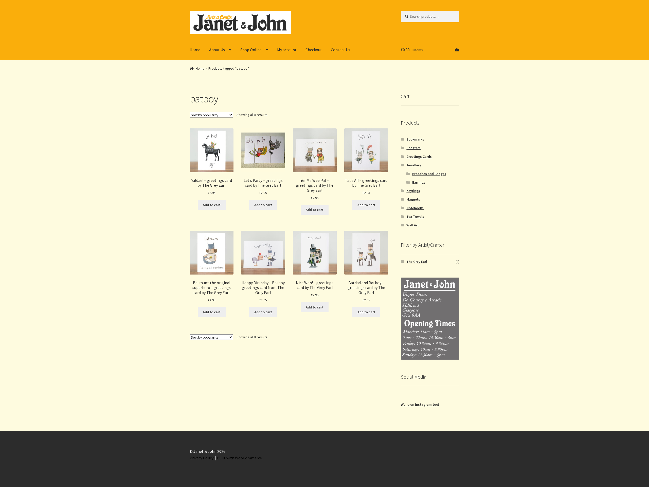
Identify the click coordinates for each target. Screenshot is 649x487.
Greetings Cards (419, 156)
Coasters (413, 148)
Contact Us (340, 49)
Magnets (413, 199)
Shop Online (251, 49)
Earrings (418, 182)
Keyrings (413, 190)
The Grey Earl (416, 261)
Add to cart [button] (212, 205)
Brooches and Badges (429, 173)
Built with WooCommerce (239, 457)
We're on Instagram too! (420, 404)
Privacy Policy (201, 457)
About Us (217, 49)
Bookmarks (415, 139)
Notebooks (415, 208)
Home (195, 49)
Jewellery (413, 165)
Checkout (313, 49)
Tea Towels (415, 216)
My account (287, 49)
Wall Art (412, 225)
